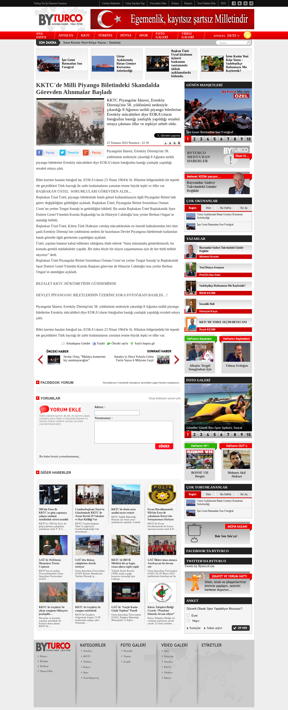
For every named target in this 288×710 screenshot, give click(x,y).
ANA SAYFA (41, 35)
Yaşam (127, 656)
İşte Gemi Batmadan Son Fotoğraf (215, 224)
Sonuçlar (195, 628)
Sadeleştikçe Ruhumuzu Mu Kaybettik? (222, 285)
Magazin (168, 656)
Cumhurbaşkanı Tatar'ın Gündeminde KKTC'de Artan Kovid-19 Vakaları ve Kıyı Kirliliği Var (89, 514)
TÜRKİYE (105, 35)
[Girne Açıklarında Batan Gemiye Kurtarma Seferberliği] (103, 70)
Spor (85, 672)
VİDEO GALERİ (188, 35)
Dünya (86, 667)
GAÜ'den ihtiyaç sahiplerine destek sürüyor (85, 563)
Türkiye (87, 661)
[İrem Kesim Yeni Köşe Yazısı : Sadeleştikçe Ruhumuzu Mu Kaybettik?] (212, 70)
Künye (43, 656)
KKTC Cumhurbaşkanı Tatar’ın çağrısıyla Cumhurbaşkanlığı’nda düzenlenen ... (87, 527)
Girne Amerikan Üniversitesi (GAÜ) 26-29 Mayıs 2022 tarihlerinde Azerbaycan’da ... (162, 574)
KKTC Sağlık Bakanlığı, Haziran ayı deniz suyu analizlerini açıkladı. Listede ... (125, 520)
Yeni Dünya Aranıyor (211, 267)
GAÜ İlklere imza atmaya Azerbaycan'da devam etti (162, 563)
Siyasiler (128, 650)
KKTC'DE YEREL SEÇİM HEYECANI (223, 322)
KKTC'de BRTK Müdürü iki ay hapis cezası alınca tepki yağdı (125, 563)
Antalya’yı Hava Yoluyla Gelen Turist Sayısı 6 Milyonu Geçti (134, 358)
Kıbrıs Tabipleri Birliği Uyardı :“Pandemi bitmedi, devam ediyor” (161, 611)
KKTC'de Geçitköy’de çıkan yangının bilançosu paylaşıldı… (53, 611)
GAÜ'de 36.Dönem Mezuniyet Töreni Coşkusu (50, 563)
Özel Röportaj (91, 677)
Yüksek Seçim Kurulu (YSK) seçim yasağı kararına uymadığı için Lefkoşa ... (123, 574)
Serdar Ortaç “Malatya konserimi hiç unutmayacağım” (84, 358)
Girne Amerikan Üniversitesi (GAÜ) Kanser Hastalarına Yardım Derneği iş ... (90, 573)
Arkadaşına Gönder (77, 343)
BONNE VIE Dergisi (200, 474)
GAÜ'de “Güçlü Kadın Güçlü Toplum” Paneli (124, 609)
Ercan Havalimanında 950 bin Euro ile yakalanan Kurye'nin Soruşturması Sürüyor (161, 514)
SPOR (143, 35)
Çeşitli (127, 661)
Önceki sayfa (119, 343)
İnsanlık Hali (206, 304)
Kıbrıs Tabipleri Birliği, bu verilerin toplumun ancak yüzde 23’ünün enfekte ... (161, 621)
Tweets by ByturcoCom (199, 566)
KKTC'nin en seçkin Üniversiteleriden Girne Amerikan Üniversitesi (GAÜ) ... (51, 574)
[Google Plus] (93, 155)
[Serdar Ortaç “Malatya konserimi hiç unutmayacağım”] (54, 365)
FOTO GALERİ (162, 35)
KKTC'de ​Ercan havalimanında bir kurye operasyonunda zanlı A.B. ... (162, 526)
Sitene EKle (46, 671)
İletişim (44, 661)
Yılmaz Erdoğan (237, 365)
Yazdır (100, 343)
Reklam (44, 666)
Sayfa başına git (144, 343)
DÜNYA (125, 35)
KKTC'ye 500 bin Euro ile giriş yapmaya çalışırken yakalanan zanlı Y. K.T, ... (52, 526)
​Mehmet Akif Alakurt (237, 474)
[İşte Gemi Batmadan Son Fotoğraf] (48, 70)
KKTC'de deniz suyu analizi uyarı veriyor (123, 511)
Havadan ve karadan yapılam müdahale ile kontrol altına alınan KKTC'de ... (50, 622)
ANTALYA (65, 35)
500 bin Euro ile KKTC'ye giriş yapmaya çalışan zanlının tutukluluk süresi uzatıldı (53, 514)
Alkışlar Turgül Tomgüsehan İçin (200, 367)
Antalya (87, 650)
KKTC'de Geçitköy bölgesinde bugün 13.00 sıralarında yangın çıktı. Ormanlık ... (88, 618)
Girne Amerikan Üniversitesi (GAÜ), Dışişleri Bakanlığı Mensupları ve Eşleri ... (126, 617)
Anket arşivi (214, 628)
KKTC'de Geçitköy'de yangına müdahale (88, 609)
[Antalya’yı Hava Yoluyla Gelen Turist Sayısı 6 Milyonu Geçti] (163, 365)
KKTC (85, 35)
